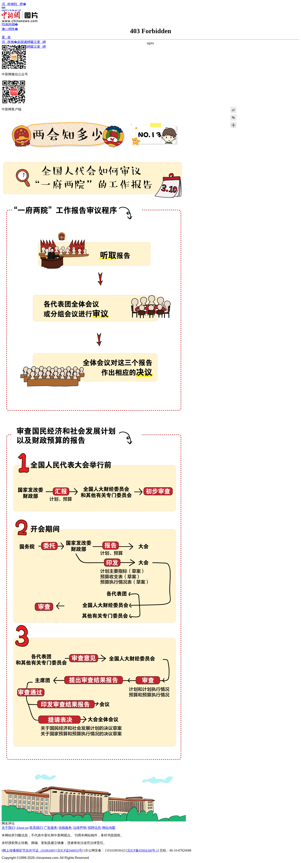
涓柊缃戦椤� (14, 4)
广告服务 (50, 827)
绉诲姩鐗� (10, 24)
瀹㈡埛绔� (10, 29)
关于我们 (8, 827)
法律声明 (79, 827)
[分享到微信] (243, 117)
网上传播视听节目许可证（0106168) (28, 850)
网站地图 (108, 827)
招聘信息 (94, 827)
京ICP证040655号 (69, 850)
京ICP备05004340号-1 (142, 850)
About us (22, 827)
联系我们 (36, 827)
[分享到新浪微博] (243, 110)
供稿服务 (65, 827)
